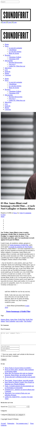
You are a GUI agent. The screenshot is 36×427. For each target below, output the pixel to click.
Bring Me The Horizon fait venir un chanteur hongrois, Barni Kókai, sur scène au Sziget (19, 374)
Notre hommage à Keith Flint (18, 311)
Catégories (4, 415)
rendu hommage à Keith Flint (19, 245)
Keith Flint (21, 319)
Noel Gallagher (10, 321)
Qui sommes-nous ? (22, 423)
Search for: (4, 406)
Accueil (3, 423)
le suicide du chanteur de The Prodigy (20, 247)
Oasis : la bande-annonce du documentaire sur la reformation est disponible (19, 387)
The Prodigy (28, 321)
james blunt (13, 319)
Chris (21, 213)
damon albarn (5, 319)
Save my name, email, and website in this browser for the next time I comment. (17, 355)
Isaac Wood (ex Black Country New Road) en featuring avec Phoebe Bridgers (19, 383)
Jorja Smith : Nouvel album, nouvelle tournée (19, 380)
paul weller (19, 321)
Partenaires (10, 423)
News (15, 213)
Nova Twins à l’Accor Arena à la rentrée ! (18, 368)
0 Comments (27, 213)
